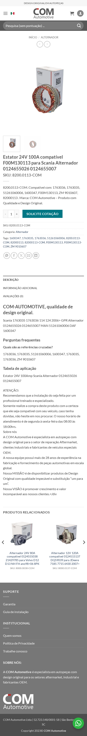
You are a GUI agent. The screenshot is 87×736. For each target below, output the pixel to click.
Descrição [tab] (10, 279)
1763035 (27, 238)
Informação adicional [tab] (20, 288)
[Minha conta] (80, 13)
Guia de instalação (16, 612)
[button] (5, 13)
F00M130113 (54, 242)
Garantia (9, 604)
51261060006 (56, 238)
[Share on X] (21, 255)
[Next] (77, 92)
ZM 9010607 (19, 246)
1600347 (15, 238)
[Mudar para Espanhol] (12, 13)
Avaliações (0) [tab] (13, 296)
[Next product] (40, 44)
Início (33, 37)
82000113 (17, 242)
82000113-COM (35, 242)
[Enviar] (79, 26)
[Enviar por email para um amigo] (28, 255)
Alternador (49, 37)
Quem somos (12, 635)
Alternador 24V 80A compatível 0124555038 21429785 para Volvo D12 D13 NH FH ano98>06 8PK (22, 560)
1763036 (40, 238)
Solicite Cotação (42, 214)
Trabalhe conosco (15, 651)
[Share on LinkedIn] (36, 255)
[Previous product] (47, 44)
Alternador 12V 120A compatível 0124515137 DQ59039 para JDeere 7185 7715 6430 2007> (64, 560)
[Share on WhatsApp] (6, 255)
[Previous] (9, 92)
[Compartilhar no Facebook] (14, 255)
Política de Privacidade (19, 643)
